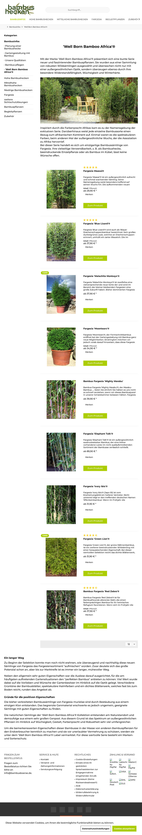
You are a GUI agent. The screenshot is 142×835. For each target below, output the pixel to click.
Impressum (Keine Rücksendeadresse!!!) (86, 781)
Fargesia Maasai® (93, 171)
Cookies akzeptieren (124, 828)
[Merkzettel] (128, 10)
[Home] (6, 19)
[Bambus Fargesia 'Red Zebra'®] (61, 610)
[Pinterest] (88, 809)
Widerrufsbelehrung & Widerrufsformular (87, 794)
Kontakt (45, 759)
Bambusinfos (12, 41)
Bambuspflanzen (14, 107)
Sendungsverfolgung (51, 769)
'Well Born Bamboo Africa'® (16, 70)
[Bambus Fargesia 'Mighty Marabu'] (61, 399)
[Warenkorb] (135, 10)
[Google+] (62, 809)
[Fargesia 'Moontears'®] (61, 347)
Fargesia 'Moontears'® (96, 328)
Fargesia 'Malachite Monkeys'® (101, 276)
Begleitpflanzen (13, 111)
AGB (78, 786)
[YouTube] (71, 809)
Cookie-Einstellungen (86, 759)
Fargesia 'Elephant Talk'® (98, 433)
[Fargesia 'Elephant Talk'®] (61, 452)
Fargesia (9, 95)
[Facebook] (53, 809)
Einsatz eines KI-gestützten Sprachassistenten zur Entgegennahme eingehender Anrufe (87, 769)
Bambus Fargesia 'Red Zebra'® (101, 591)
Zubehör (9, 116)
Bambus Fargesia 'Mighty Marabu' (103, 381)
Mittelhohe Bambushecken (13, 84)
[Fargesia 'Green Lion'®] (61, 557)
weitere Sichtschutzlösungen (16, 100)
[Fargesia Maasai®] (61, 189)
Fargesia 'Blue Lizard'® (96, 223)
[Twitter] (80, 809)
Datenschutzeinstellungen (95, 828)
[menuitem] (135, 10)
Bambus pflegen (14, 65)
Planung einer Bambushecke (12, 47)
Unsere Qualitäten (15, 60)
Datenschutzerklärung (87, 789)
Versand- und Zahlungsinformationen (53, 764)
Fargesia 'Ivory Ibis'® (95, 486)
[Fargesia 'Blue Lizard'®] (61, 242)
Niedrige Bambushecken (18, 90)
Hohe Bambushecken (16, 78)
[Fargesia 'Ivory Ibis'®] (61, 505)
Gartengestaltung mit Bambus (17, 54)
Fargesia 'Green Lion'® (96, 539)
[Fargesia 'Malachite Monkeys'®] (61, 294)
